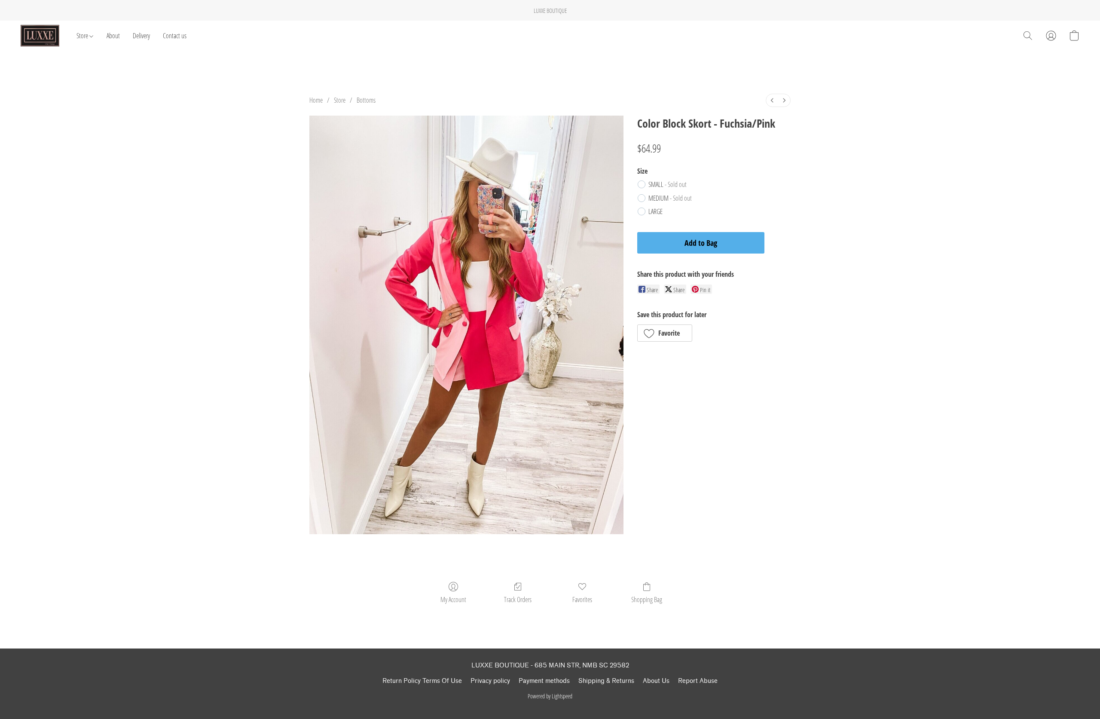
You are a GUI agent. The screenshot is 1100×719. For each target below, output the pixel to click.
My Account (453, 599)
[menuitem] (772, 100)
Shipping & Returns (606, 681)
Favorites (582, 599)
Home (316, 100)
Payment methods (544, 681)
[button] (40, 35)
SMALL (667, 184)
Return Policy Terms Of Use (422, 681)
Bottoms (366, 100)
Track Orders (518, 599)
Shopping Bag (646, 599)
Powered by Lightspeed (550, 696)
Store (82, 35)
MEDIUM (670, 198)
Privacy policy (490, 681)
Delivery (141, 35)
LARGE (655, 211)
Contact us (174, 35)
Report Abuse (698, 681)
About (113, 35)
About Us (656, 681)
